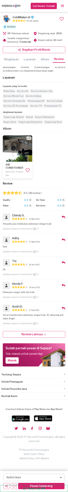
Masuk (12, 360)
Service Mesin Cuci (13, 96)
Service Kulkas (33, 96)
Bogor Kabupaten (44, 117)
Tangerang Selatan (13, 117)
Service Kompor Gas (41, 91)
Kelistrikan (9, 91)
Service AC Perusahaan (15, 106)
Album (45, 59)
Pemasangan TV (52, 106)
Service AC (23, 91)
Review (59, 59)
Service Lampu (54, 101)
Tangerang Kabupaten (30, 122)
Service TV (36, 106)
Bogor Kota (9, 122)
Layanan (30, 59)
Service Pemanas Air (14, 101)
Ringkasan (11, 59)
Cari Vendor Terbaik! (44, 6)
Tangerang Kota (53, 122)
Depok (29, 117)
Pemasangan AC (36, 101)
